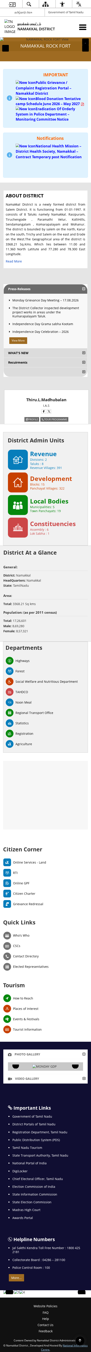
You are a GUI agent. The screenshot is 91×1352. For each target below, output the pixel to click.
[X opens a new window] (49, 411)
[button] (5, 48)
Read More (14, 261)
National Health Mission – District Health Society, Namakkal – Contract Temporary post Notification (49, 151)
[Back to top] (80, 1341)
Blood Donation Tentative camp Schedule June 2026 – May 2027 (48, 101)
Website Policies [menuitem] (45, 1306)
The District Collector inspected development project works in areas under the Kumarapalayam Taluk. (45, 312)
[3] (16, 1292)
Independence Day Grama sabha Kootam (42, 324)
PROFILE (33, 419)
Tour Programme (55, 419)
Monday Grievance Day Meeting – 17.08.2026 (45, 300)
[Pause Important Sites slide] (82, 1294)
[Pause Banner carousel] (85, 42)
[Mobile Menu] (83, 27)
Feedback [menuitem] (46, 1331)
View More (18, 340)
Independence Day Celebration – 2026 (40, 332)
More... (16, 1278)
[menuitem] (12, 4)
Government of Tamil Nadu (65, 12)
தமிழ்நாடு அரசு (23, 12)
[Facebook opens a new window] (44, 411)
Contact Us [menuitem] (45, 1325)
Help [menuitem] (45, 1319)
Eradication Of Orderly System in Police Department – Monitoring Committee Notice (45, 114)
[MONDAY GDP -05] (44, 1066)
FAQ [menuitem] (46, 1312)
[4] (22, 1292)
